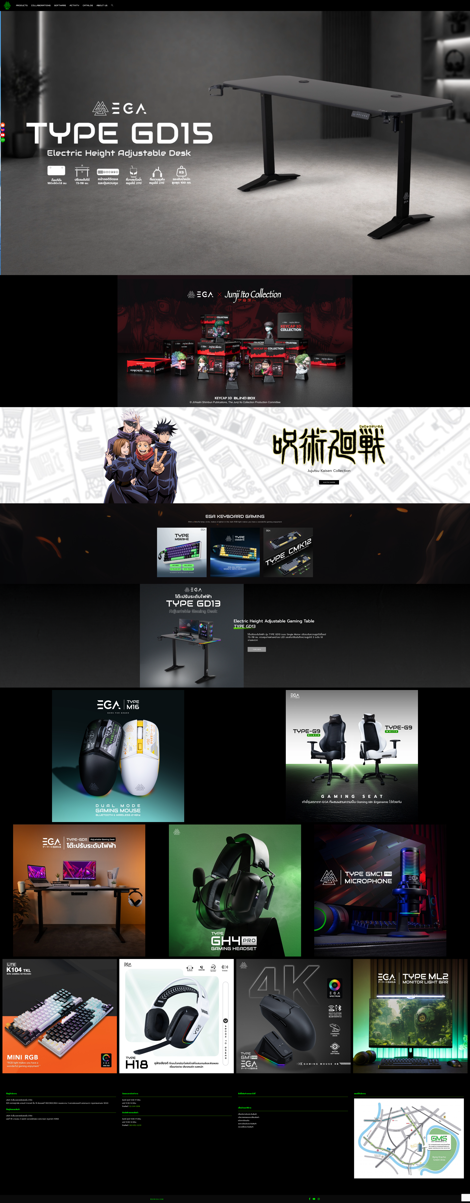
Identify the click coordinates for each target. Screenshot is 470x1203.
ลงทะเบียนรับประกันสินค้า (247, 1123)
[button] (112, 5)
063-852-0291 (135, 1125)
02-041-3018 (134, 1106)
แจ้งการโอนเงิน (243, 1120)
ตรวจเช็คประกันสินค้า (245, 1127)
